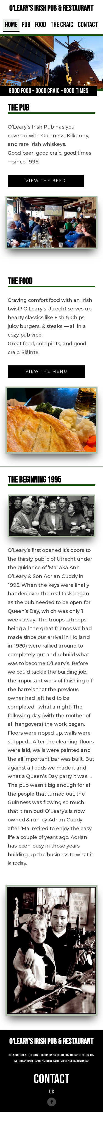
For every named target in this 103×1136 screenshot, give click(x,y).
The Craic (62, 25)
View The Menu (46, 371)
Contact (88, 25)
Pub (26, 25)
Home (11, 25)
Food (40, 25)
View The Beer (46, 180)
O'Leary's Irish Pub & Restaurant (51, 8)
